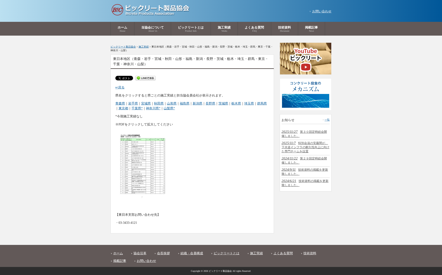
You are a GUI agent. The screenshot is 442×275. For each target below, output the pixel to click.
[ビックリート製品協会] (150, 14)
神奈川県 (152, 108)
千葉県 (136, 108)
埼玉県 (249, 103)
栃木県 (236, 103)
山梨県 (168, 108)
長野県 (210, 103)
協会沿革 (140, 253)
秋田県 (159, 103)
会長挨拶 (163, 253)
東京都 (123, 108)
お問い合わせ (322, 11)
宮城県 (146, 103)
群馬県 (262, 103)
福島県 (184, 103)
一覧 (327, 119)
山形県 (172, 103)
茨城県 (223, 103)
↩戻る (120, 87)
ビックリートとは (226, 253)
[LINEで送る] (145, 77)
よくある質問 (283, 253)
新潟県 (197, 103)
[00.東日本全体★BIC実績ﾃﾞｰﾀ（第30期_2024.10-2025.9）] (142, 198)
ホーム (118, 253)
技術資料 (309, 253)
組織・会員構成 (191, 253)
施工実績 (256, 253)
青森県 (120, 103)
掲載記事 (119, 261)
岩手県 (133, 103)
